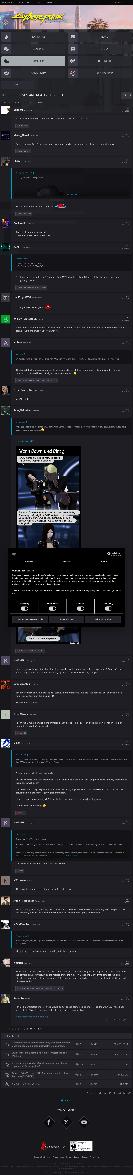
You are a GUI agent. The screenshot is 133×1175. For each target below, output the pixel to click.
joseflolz (18, 962)
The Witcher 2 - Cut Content (26, 1084)
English (68, 1100)
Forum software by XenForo (66, 1172)
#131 (125, 661)
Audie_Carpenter (24, 900)
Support (47, 2)
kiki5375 (19, 660)
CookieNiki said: (22, 259)
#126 (125, 297)
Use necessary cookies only (30, 619)
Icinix (17, 743)
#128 (125, 343)
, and (32, 287)
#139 (125, 963)
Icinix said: (19, 834)
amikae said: (20, 422)
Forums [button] (6, 2)
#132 (125, 684)
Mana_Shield (21, 135)
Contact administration (42, 1157)
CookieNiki (20, 223)
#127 (125, 319)
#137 (125, 901)
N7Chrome (20, 880)
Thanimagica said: (22, 936)
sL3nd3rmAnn (22, 924)
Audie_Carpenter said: (24, 173)
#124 (125, 224)
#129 (125, 390)
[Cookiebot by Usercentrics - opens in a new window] (109, 554)
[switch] (52, 608)
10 (31, 103)
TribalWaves (21, 714)
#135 (125, 823)
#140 (125, 998)
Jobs (28, 2)
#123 (125, 161)
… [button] (12, 103)
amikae (18, 342)
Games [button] (18, 2)
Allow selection (67, 619)
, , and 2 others (38, 380)
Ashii (16, 247)
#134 (125, 743)
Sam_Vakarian (22, 410)
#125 (125, 247)
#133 (125, 714)
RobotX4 (19, 998)
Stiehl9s (18, 109)
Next (39, 103)
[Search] (125, 95)
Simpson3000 (22, 684)
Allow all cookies (103, 619)
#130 (125, 411)
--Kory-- (18, 161)
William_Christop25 (25, 319)
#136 (125, 881)
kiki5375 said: (21, 755)
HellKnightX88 (22, 297)
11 (34, 103)
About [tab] (104, 561)
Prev (4, 103)
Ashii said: (19, 354)
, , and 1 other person (41, 988)
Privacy (69, 1157)
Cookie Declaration (81, 1157)
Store (37, 2)
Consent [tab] (29, 561)
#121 (125, 110)
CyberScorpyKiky (24, 390)
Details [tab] (66, 561)
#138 (125, 924)
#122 (125, 135)
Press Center (94, 1157)
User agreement (58, 1157)
